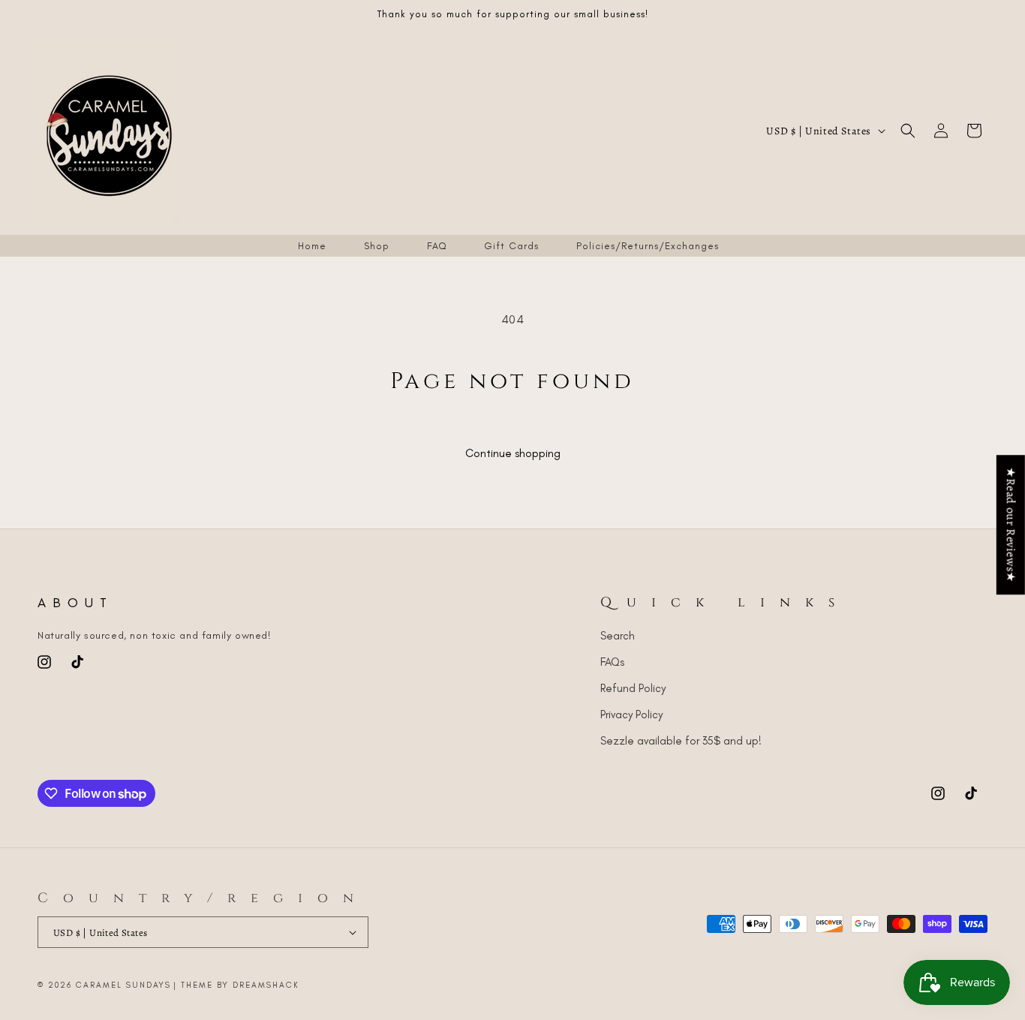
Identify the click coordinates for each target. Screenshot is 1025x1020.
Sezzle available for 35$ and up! (681, 741)
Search (617, 635)
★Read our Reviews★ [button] (1010, 524)
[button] (907, 130)
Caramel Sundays (123, 985)
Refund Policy (633, 688)
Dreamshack (266, 985)
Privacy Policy (631, 714)
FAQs (612, 662)
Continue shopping (513, 453)
